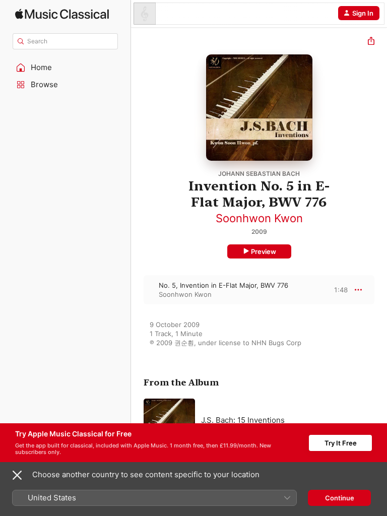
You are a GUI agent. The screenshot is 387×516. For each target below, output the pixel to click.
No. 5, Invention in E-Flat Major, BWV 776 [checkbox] (223, 285)
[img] (62, 14)
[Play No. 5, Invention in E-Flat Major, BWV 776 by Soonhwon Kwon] (138, 290)
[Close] (17, 475)
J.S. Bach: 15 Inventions (243, 420)
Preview (263, 251)
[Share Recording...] (371, 42)
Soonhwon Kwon (259, 218)
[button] (65, 67)
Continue (339, 498)
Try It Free (341, 443)
